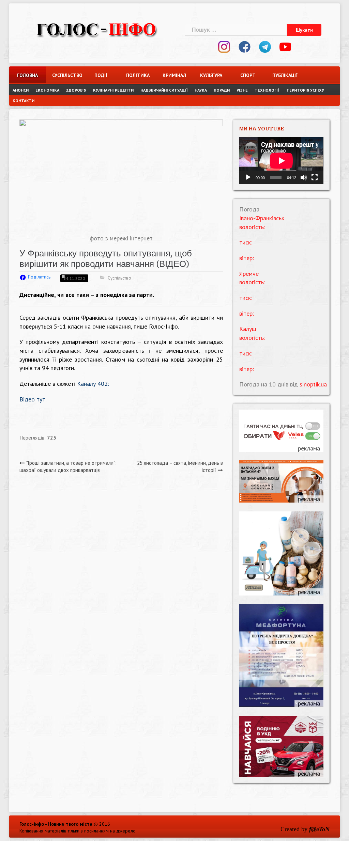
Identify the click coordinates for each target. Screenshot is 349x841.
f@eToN (319, 829)
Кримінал (174, 75)
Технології (267, 90)
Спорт (248, 75)
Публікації (284, 75)
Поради (222, 90)
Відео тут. (32, 399)
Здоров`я (76, 90)
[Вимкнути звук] (303, 177)
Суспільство (64, 75)
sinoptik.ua (313, 384)
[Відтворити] (248, 177)
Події (100, 75)
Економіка (47, 90)
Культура (211, 75)
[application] (281, 160)
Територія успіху (305, 90)
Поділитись (39, 277)
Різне (242, 90)
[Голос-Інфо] (96, 29)
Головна (27, 75)
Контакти (23, 100)
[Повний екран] (314, 177)
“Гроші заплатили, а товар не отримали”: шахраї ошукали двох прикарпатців (68, 466)
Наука (201, 90)
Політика (138, 75)
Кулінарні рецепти (113, 90)
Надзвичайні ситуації (164, 90)
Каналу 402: (93, 383)
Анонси (21, 90)
